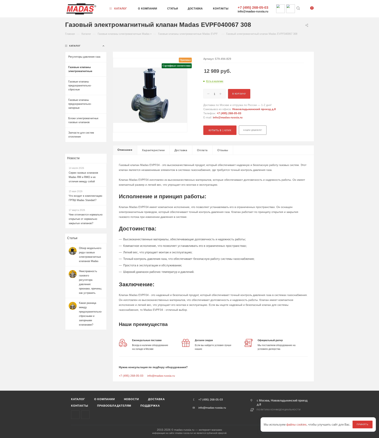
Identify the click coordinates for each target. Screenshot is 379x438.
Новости (73, 158)
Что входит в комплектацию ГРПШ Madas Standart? (85, 198)
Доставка (180, 150)
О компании (104, 399)
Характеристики (153, 150)
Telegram (85, 414)
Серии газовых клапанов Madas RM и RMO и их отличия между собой (83, 177)
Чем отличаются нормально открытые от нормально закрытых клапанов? (85, 219)
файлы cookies (296, 424)
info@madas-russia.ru (253, 11)
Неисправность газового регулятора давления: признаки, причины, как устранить (90, 282)
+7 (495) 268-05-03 (253, 7)
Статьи (72, 238)
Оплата (202, 150)
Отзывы (222, 150)
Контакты (79, 405)
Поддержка (150, 405)
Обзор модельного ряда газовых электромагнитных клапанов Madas (90, 255)
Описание (124, 149)
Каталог (78, 399)
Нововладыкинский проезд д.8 (254, 109)
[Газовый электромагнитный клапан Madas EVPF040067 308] (150, 95)
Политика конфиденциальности (279, 409)
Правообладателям (114, 405)
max (75, 414)
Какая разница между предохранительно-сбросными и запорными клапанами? (90, 313)
